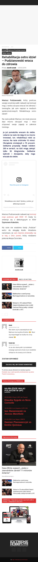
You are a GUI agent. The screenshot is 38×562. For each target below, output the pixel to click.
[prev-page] (3, 314)
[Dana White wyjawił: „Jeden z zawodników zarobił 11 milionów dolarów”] (7, 286)
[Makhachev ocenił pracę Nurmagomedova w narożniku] (7, 296)
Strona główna (5, 46)
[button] (3, 2)
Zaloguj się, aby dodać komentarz (19, 364)
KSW (12, 46)
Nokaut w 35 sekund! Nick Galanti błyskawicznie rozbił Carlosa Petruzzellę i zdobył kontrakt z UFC (24, 491)
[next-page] (6, 314)
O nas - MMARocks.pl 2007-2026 (19, 559)
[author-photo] (19, 267)
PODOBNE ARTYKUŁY (9, 279)
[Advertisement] (19, 25)
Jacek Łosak (11, 68)
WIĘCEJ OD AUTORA (25, 279)
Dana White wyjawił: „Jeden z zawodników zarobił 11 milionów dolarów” (23, 286)
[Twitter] (24, 550)
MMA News (7, 53)
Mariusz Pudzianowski (16, 50)
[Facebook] (14, 550)
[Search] (35, 2)
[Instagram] (19, 550)
